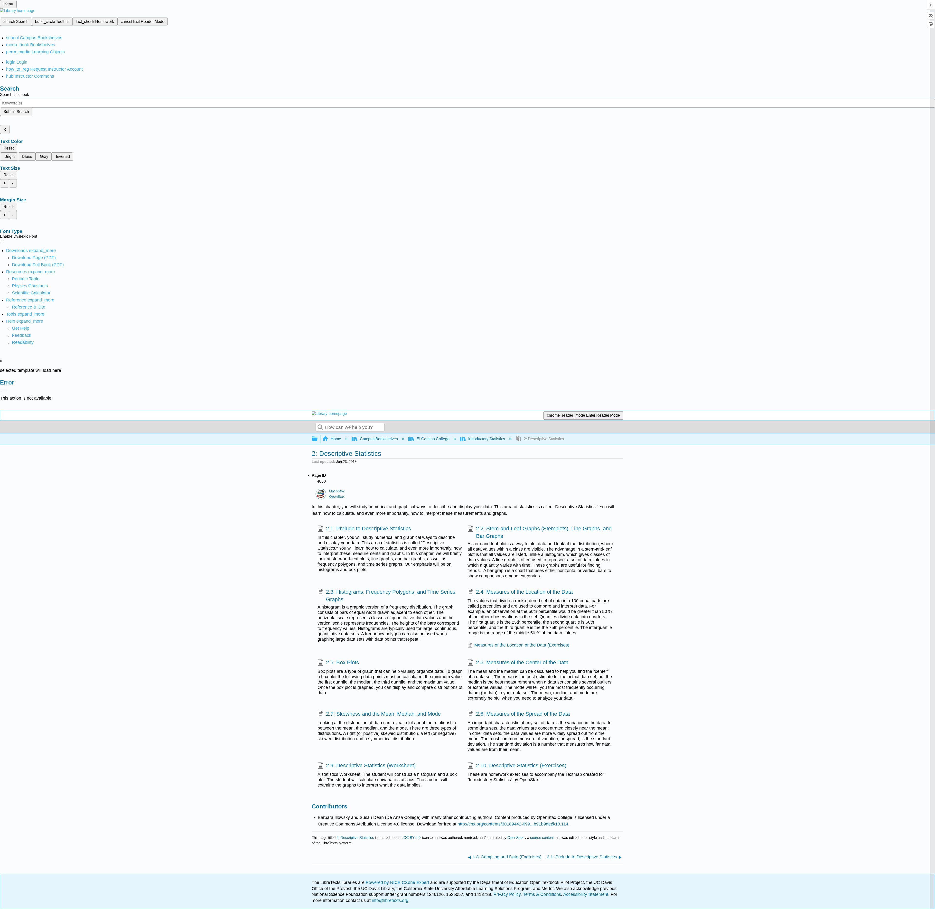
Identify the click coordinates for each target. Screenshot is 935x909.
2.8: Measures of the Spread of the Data (523, 714)
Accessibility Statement (585, 894)
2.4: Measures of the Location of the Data (524, 592)
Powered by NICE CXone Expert (398, 882)
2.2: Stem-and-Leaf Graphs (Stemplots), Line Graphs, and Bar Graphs (544, 532)
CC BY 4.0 (412, 837)
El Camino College (433, 439)
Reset (8, 148)
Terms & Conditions (542, 894)
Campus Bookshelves (379, 439)
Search (320, 427)
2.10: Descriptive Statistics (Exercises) (521, 765)
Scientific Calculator (31, 293)
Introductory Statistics (486, 439)
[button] (21, 335)
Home (336, 439)
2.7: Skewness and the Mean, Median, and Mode (383, 714)
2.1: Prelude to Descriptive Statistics (368, 528)
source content (542, 837)
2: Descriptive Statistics (355, 837)
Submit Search (16, 112)
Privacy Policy (507, 894)
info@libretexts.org (389, 900)
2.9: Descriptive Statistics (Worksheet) (371, 765)
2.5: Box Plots (342, 662)
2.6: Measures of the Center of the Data (522, 662)
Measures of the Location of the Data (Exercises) (521, 645)
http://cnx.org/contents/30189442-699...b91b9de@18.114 (513, 824)
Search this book (14, 95)
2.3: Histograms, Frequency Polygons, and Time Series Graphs (390, 595)
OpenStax (337, 491)
